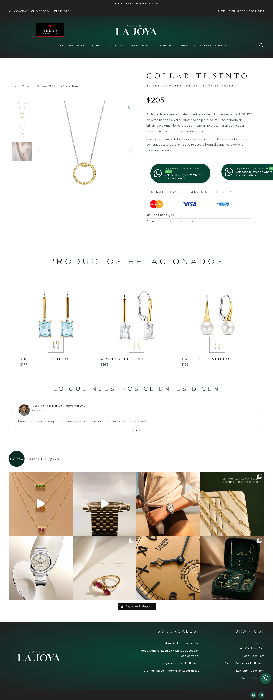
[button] (259, 46)
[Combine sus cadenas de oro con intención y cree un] (41, 504)
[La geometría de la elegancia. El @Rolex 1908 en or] (104, 504)
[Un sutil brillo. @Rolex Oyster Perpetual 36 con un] (41, 568)
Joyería (97, 45)
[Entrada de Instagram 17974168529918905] (232, 504)
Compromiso (166, 45)
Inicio (15, 86)
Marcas (116, 45)
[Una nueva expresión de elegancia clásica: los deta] (168, 568)
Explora (66, 45)
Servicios (188, 45)
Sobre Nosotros (213, 45)
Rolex (82, 45)
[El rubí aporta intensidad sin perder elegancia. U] (104, 568)
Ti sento (28, 86)
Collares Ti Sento (48, 86)
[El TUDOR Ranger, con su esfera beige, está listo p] (168, 504)
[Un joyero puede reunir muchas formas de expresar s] (232, 568)
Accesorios (139, 45)
